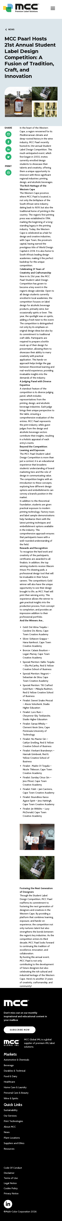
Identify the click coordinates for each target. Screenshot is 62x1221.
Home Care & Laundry (15, 1087)
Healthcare (9, 1081)
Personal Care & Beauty (16, 1092)
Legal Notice (10, 1183)
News (7, 1132)
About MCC (10, 1126)
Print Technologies (13, 1121)
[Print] (8, 173)
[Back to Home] (21, 8)
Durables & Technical (14, 1070)
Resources (9, 1148)
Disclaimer (9, 1172)
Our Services (10, 1115)
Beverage (9, 1065)
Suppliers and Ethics (14, 1143)
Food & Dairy (10, 1076)
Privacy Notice (11, 1193)
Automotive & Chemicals (16, 1059)
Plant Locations (12, 1137)
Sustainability (10, 1110)
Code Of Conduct (13, 1167)
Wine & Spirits (11, 1098)
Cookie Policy (11, 1188)
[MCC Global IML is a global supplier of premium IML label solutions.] (12, 1043)
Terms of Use (11, 1178)
